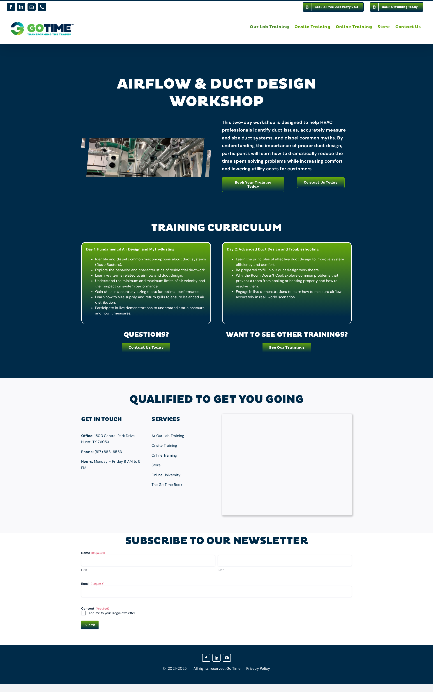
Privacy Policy (258, 668)
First (84, 570)
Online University (166, 475)
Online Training (164, 455)
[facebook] (206, 658)
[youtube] (227, 658)
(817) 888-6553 (108, 451)
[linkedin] (216, 658)
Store (156, 465)
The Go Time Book (167, 484)
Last (221, 570)
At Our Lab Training (168, 435)
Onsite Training (164, 445)
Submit (90, 625)
